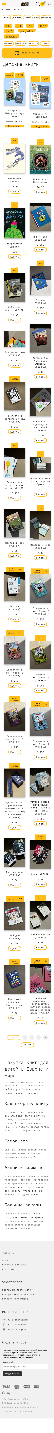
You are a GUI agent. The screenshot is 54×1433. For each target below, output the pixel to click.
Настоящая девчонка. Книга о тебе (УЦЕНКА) (14, 1003)
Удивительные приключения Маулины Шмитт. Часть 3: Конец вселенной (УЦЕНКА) (15, 810)
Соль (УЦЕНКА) (40, 874)
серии (35, 17)
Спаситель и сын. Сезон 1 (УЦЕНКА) (40, 744)
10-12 (43, 26)
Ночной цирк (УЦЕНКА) (40, 238)
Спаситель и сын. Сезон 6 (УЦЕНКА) (40, 611)
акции (6, 17)
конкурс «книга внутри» (18, 1294)
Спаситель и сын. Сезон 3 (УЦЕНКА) (14, 739)
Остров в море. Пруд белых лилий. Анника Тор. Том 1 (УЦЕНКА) (40, 807)
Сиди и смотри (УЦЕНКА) (40, 936)
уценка (46, 43)
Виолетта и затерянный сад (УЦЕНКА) (15, 418)
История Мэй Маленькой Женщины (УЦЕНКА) (40, 362)
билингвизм (21, 43)
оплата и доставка (14, 1264)
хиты (27, 17)
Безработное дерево (15, 245)
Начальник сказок (14, 180)
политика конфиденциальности (21, 1406)
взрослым (11, 36)
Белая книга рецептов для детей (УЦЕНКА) (15, 485)
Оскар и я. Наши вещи (40, 115)
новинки (17, 17)
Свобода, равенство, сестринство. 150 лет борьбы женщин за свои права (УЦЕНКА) (40, 1005)
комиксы (46, 17)
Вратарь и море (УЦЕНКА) (40, 546)
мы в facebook (16, 1324)
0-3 (8, 26)
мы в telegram (16, 1329)
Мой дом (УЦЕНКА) (14, 937)
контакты (8, 1269)
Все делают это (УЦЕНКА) (15, 354)
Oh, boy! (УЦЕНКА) (14, 608)
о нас (5, 1260)
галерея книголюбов (15, 1298)
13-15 (9, 31)
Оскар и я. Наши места (40, 181)
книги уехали (8, 43)
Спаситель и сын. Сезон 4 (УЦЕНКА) (40, 677)
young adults (27, 31)
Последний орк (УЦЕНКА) (14, 544)
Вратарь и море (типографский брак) (40, 481)
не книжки (33, 43)
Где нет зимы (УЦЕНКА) (14, 874)
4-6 (19, 26)
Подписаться (12, 1373)
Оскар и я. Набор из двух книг (14, 113)
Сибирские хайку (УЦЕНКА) (15, 309)
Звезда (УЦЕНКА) (40, 302)
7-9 (30, 26)
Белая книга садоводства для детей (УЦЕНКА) (40, 426)
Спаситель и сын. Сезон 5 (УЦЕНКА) (14, 672)
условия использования (17, 1411)
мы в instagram (17, 1319)
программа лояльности (16, 1289)
